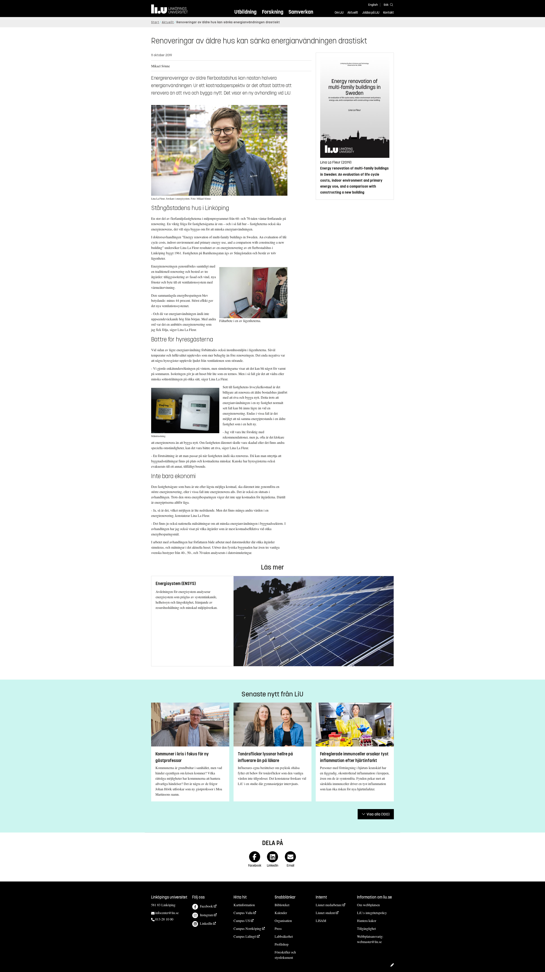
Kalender (281, 912)
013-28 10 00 (164, 919)
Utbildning (245, 12)
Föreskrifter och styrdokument (285, 955)
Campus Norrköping (247, 928)
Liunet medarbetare (329, 905)
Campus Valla (243, 912)
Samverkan (300, 12)
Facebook (206, 906)
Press (278, 928)
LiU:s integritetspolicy (372, 912)
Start (155, 22)
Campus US (242, 920)
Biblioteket (282, 905)
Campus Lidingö (245, 936)
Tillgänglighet (366, 928)
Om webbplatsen (368, 905)
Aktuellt (352, 12)
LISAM (321, 920)
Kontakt (388, 12)
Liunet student (325, 912)
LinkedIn (206, 923)
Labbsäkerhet (284, 936)
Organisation (283, 920)
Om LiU (339, 12)
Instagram (206, 915)
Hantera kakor (366, 920)
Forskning (272, 12)
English (373, 5)
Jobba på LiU (370, 12)
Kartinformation (244, 905)
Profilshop (281, 944)
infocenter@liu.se (167, 912)
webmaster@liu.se (369, 941)
